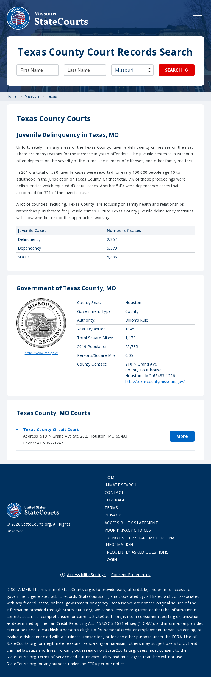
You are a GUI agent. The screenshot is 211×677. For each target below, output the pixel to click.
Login (111, 559)
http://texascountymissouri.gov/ (155, 381)
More (182, 436)
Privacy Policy (98, 656)
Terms (111, 507)
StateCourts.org (47, 18)
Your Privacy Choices (128, 530)
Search (173, 70)
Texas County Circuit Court (51, 429)
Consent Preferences (131, 574)
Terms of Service (53, 656)
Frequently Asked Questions (136, 552)
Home (110, 477)
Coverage (115, 499)
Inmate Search (121, 484)
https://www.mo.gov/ (41, 353)
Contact (114, 492)
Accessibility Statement (131, 522)
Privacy (113, 515)
